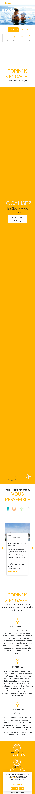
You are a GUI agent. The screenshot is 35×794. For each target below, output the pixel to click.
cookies (13, 777)
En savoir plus (17, 784)
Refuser (21, 788)
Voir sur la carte (17, 219)
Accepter (14, 788)
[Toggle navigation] (2, 3)
